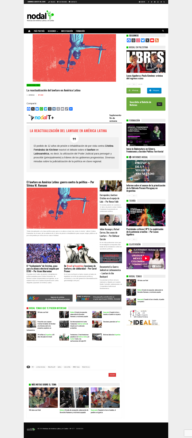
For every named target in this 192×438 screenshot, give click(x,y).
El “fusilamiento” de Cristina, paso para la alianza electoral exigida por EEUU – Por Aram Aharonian (43, 268)
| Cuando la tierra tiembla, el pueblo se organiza (112, 313)
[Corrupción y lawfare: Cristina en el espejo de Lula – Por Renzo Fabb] (111, 185)
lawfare (59, 367)
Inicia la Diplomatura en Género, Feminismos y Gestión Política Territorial (144, 150)
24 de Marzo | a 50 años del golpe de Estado (46, 335)
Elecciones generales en (111, 321)
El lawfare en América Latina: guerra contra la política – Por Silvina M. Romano (60, 183)
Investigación (67, 31)
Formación (80, 31)
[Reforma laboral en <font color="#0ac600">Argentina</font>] (97, 337)
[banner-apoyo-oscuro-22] (98, 298)
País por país (39, 31)
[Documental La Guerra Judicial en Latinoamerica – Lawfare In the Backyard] (111, 257)
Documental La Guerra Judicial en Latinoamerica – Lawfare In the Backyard (110, 271)
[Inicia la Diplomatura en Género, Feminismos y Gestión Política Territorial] (145, 134)
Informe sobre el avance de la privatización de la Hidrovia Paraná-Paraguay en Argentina (145, 188)
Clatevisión (135, 244)
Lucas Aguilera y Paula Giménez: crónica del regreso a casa (144, 77)
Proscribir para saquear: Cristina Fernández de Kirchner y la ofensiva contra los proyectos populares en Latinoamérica (41, 325)
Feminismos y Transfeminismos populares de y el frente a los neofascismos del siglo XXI (79, 337)
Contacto (74, 2)
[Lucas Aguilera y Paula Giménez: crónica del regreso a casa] (145, 61)
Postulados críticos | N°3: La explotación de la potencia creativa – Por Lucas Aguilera (144, 231)
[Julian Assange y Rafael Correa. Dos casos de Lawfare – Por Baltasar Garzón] (111, 220)
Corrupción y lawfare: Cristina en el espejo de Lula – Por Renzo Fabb (109, 198)
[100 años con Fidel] (31, 314)
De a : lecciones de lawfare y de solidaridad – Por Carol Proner (80, 268)
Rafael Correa (86, 367)
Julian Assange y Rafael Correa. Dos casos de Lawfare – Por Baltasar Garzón (109, 234)
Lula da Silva (67, 367)
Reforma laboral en (111, 334)
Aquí (159, 104)
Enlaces (53, 2)
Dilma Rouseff (51, 367)
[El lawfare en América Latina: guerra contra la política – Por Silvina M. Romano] (62, 208)
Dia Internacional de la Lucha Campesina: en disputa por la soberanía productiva (79, 324)
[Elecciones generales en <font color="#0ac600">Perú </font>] (97, 324)
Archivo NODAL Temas (33, 85)
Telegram (156, 90)
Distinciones (63, 2)
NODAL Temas (76, 367)
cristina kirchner (40, 367)
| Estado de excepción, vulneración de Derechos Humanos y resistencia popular (79, 314)
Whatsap (135, 90)
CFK (33, 367)
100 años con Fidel (43, 312)
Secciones (52, 31)
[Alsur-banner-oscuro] (50, 298)
